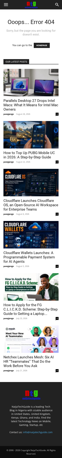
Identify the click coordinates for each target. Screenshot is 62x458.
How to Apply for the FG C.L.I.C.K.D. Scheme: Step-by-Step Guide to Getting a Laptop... (30, 309)
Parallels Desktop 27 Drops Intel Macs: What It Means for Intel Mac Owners (30, 105)
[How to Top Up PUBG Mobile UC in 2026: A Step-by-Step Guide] (31, 134)
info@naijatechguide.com (38, 432)
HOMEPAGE (41, 45)
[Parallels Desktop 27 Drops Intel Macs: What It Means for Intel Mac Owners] (31, 82)
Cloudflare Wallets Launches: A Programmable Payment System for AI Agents (29, 257)
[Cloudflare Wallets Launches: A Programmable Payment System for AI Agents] (31, 234)
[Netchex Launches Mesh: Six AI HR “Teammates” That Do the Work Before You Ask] (31, 339)
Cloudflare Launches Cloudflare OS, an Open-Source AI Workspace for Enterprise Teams (30, 205)
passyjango (8, 114)
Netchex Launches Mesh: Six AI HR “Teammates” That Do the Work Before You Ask (28, 361)
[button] (5, 4)
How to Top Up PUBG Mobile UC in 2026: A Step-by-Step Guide (29, 155)
